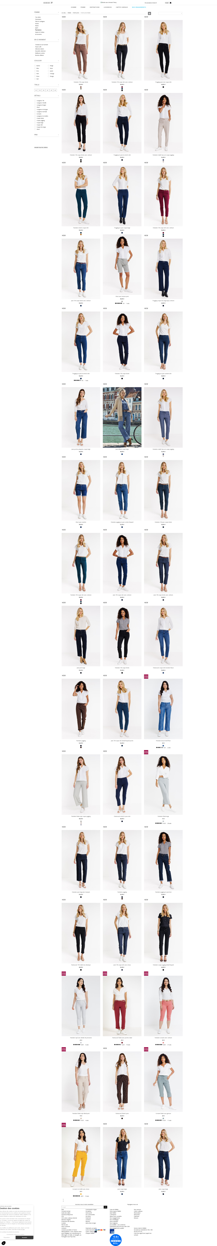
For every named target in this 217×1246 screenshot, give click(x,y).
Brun (51, 68)
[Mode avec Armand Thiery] (108, 1)
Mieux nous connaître (116, 1216)
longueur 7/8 (40, 100)
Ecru (37, 71)
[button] (46, 12)
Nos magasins (114, 1223)
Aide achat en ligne (91, 1223)
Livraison (88, 1219)
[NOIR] (163, 87)
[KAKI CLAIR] (81, 821)
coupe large (40, 122)
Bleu (37, 68)
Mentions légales (66, 1219)
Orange (52, 73)
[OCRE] (81, 1194)
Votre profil (89, 1213)
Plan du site (64, 1225)
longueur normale (42, 111)
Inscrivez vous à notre (84, 1204)
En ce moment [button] (40, 40)
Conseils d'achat (65, 1211)
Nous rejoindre (114, 1221)
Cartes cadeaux (138, 1211)
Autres (38, 65)
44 (51, 90)
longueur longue (41, 105)
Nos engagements (115, 1218)
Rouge (52, 76)
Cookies (63, 1223)
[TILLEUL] (163, 1118)
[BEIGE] (81, 1118)
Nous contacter (65, 1226)
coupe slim (40, 125)
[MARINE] (163, 160)
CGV (62, 1216)
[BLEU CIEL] (163, 745)
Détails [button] (37, 96)
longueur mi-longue (42, 109)
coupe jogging (41, 120)
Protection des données (68, 1221)
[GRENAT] (122, 87)
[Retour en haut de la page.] (211, 1244)
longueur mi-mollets (42, 116)
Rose (37, 76)
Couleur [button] (37, 61)
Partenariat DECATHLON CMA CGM (120, 1226)
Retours (88, 1221)
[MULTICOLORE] (81, 87)
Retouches (137, 1214)
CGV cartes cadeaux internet (69, 1218)
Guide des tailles (65, 1213)
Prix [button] (35, 135)
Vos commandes (90, 1214)
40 (43, 90)
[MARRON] (81, 747)
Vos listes (88, 1216)
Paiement (88, 1218)
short (38, 107)
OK (105, 1207)
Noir (37, 73)
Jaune (51, 71)
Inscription (88, 1211)
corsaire (39, 114)
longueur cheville (41, 103)
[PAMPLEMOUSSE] (163, 1042)
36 (36, 90)
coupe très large (41, 127)
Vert (37, 79)
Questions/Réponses (67, 1214)
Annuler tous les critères (41, 147)
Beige (51, 65)
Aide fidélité (113, 1213)
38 (39, 90)
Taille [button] (36, 85)
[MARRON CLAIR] (81, 823)
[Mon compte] (162, 2)
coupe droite (40, 118)
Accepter (28, 1237)
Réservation (137, 1213)
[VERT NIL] (122, 301)
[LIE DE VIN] (122, 1042)
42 (47, 90)
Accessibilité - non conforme (117, 1225)
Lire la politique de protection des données (13, 1232)
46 (55, 90)
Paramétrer (11, 1237)
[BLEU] (122, 160)
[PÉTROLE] (81, 232)
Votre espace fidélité (115, 1211)
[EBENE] (122, 1118)
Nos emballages (114, 1219)
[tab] (46, 12)
